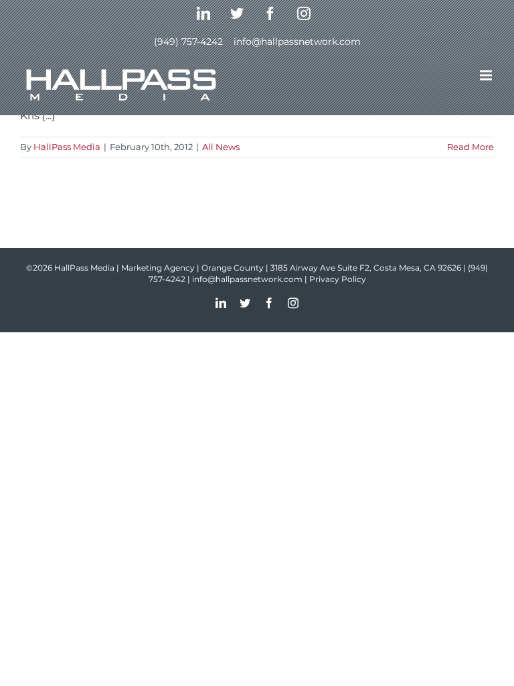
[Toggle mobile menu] (487, 75)
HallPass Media (66, 146)
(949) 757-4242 (188, 42)
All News (221, 146)
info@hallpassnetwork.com (297, 42)
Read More (470, 146)
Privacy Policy (337, 279)
